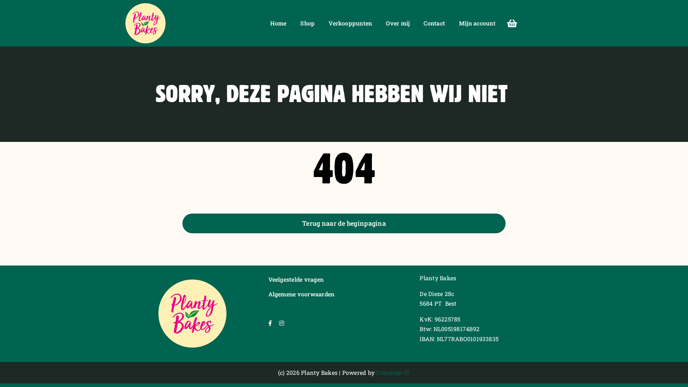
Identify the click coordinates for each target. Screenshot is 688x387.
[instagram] (281, 323)
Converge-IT (393, 372)
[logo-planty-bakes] (145, 6)
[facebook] (270, 323)
